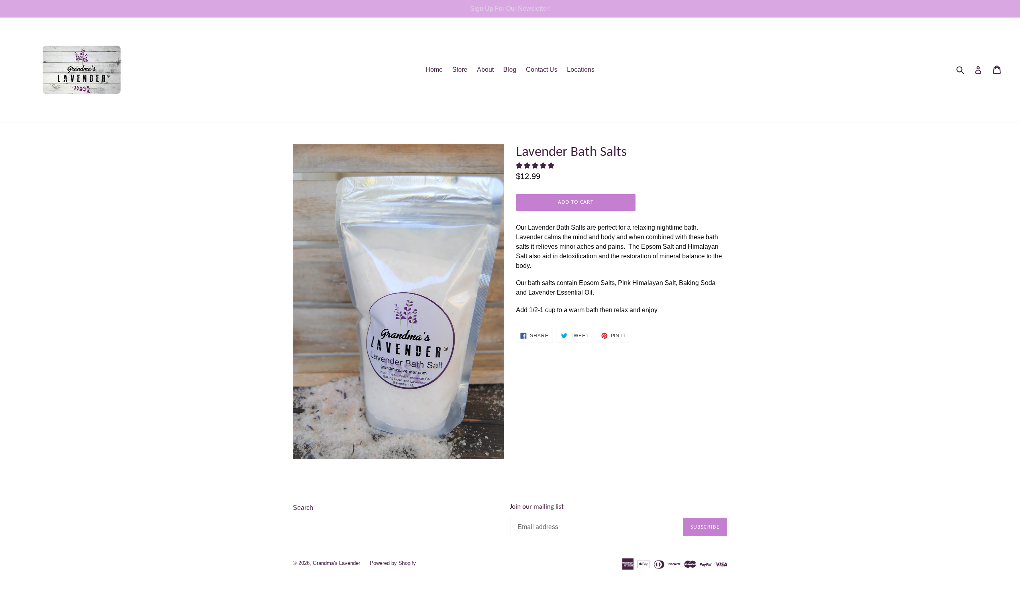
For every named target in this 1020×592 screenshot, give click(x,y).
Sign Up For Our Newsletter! (510, 8)
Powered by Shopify (393, 563)
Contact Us (541, 69)
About (485, 69)
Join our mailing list (537, 506)
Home (434, 69)
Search (303, 507)
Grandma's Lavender (336, 563)
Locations (580, 69)
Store (459, 69)
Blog (509, 69)
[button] (536, 165)
